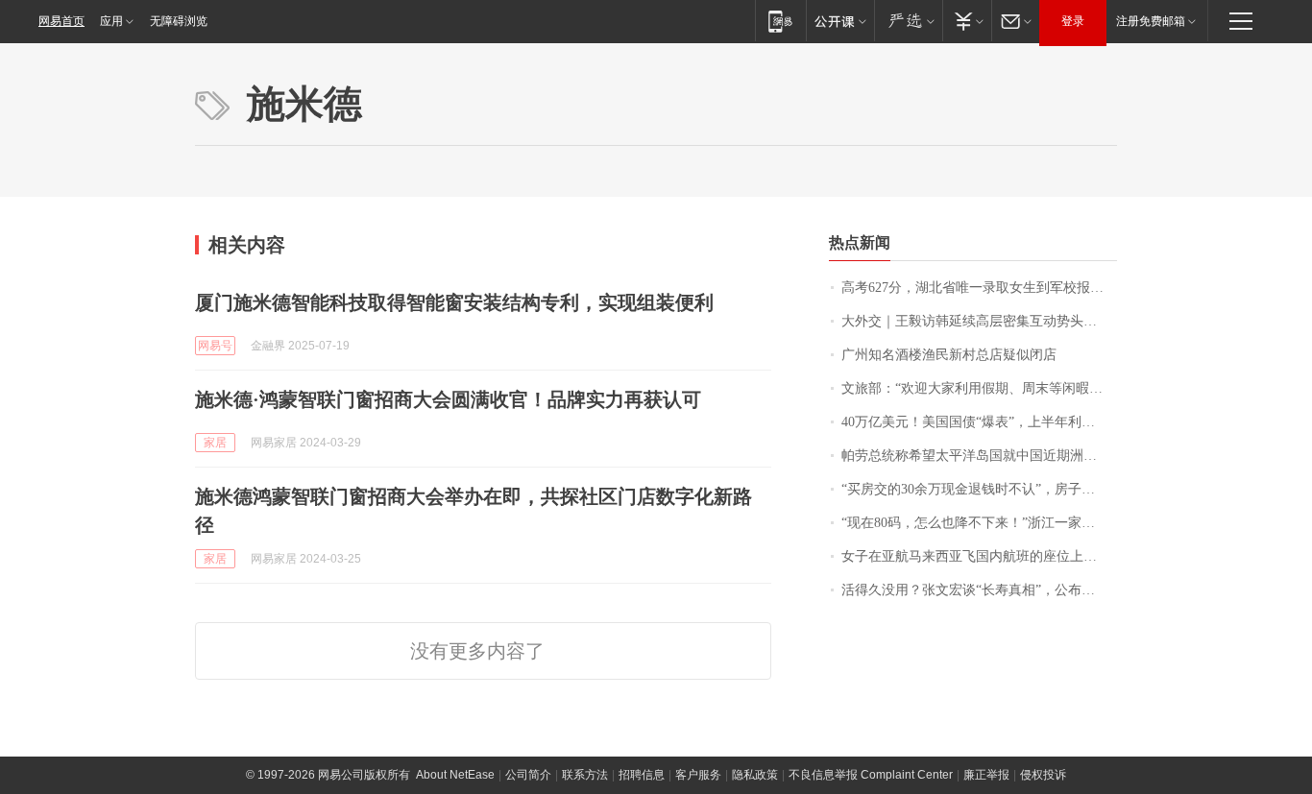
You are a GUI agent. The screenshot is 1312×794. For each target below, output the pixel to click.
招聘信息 (642, 775)
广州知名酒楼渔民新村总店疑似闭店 (949, 355)
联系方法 (585, 775)
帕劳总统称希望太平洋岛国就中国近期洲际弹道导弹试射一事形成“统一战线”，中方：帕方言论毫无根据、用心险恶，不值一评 (979, 455)
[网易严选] (908, 20)
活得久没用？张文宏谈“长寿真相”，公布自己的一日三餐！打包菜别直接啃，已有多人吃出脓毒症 (979, 590)
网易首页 (61, 21)
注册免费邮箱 (1150, 21)
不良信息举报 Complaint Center (871, 775)
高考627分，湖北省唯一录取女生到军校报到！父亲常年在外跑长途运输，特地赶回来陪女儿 (979, 287)
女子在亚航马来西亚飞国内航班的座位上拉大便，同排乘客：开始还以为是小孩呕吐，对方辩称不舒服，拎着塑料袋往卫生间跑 (979, 556)
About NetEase (455, 775)
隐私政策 (755, 775)
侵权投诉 (1043, 775)
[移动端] (780, 20)
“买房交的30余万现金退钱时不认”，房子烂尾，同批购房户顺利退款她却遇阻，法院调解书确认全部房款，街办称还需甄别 (979, 489)
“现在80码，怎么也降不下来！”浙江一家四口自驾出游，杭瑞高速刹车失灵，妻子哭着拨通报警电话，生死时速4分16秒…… (979, 523)
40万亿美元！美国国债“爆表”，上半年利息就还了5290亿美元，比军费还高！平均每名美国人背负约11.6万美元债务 (979, 422)
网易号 (215, 345)
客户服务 (698, 775)
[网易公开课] (840, 20)
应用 (111, 21)
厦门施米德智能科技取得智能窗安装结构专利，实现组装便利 (454, 302)
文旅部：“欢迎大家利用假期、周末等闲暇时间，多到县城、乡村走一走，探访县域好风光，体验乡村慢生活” (979, 388)
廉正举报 (986, 775)
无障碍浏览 (178, 21)
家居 (215, 442)
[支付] (966, 20)
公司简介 (528, 775)
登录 (1072, 21)
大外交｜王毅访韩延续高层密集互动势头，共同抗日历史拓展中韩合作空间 (979, 321)
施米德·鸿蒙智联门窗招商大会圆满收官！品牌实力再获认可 (448, 399)
